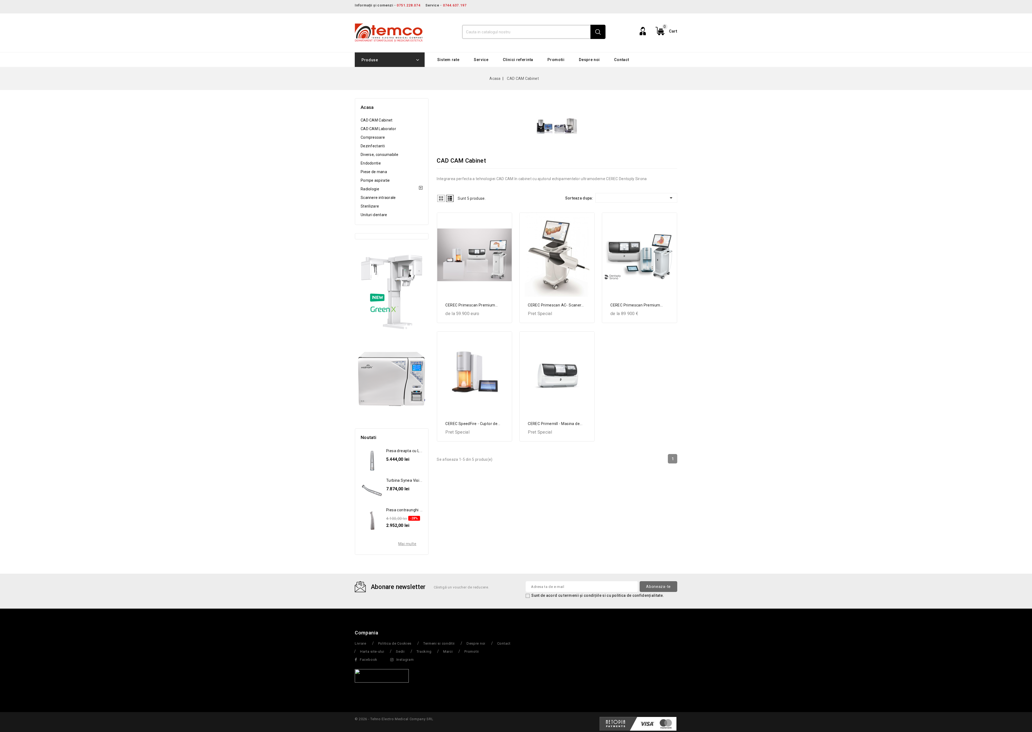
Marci (448, 651)
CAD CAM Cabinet (377, 120)
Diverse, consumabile (379, 154)
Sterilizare (370, 206)
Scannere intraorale (378, 197)
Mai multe (407, 544)
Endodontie (371, 163)
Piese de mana (374, 172)
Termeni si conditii (439, 643)
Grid (441, 198)
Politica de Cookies (394, 643)
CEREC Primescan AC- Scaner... (556, 305)
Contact (621, 60)
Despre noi (589, 60)
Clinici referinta (518, 60)
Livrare (360, 643)
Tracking (424, 651)
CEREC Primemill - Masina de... (555, 424)
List (450, 198)
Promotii (556, 60)
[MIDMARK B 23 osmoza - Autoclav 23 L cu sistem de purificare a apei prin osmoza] (392, 379)
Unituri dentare (374, 215)
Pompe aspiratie (375, 180)
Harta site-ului (372, 651)
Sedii (400, 651)
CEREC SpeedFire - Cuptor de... (472, 424)
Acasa (367, 107)
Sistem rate (448, 60)
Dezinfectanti (373, 146)
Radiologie (370, 189)
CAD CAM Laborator (378, 129)
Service (481, 60)
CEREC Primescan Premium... (471, 305)
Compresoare (373, 137)
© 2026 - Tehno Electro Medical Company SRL (394, 719)
